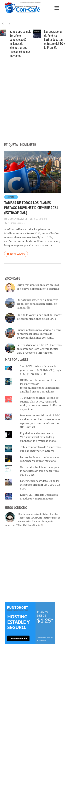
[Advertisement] (32, 105)
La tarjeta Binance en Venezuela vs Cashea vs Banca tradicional (39, 459)
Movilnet (11, 197)
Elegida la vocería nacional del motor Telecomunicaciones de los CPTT (39, 317)
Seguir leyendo (17, 253)
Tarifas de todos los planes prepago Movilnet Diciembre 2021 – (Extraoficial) (32, 207)
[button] (9, 23)
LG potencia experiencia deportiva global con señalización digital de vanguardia (37, 303)
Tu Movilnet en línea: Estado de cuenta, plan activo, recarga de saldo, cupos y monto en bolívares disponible (40, 403)
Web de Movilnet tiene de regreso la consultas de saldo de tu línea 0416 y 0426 (40, 470)
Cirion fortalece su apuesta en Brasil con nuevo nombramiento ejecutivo (38, 286)
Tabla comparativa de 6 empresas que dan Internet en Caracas (40, 449)
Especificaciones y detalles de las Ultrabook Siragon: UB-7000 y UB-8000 (40, 484)
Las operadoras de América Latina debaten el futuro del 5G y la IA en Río (24, 40)
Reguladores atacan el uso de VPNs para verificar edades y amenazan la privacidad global (38, 437)
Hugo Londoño (40, 218)
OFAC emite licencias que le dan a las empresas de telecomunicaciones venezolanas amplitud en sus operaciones (40, 385)
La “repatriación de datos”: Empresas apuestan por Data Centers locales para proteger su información (39, 348)
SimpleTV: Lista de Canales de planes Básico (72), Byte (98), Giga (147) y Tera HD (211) (40, 370)
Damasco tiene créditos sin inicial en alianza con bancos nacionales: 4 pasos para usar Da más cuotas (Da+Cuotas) (40, 421)
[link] (30, 622)
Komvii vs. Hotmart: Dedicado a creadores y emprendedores (39, 496)
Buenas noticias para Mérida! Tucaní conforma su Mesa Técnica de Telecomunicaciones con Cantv (39, 333)
